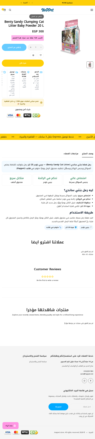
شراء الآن (22, 63)
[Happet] (47, 10)
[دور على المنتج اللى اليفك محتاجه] (10, 10)
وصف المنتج (87, 154)
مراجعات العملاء (71, 154)
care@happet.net (86, 373)
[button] (32, 2)
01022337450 (88, 371)
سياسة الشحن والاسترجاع (38, 361)
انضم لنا (58, 406)
